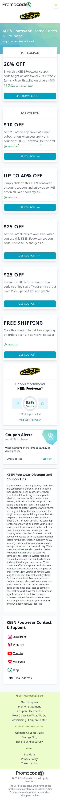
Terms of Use (29, 763)
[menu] (56, 5)
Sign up (47, 458)
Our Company (29, 702)
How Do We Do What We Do (29, 715)
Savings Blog (29, 737)
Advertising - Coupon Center (29, 720)
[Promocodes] (17, 5)
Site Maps (29, 754)
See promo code (27, 96)
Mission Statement (29, 706)
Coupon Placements (29, 711)
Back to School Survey (29, 741)
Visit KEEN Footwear (30, 419)
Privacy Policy (29, 759)
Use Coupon (27, 156)
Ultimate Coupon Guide (29, 733)
